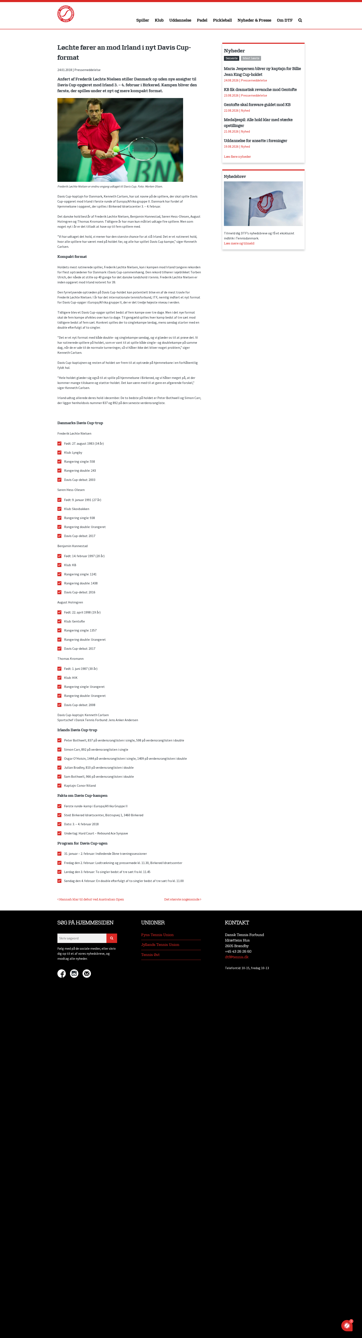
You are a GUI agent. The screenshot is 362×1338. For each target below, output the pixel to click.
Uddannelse (180, 20)
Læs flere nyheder (237, 157)
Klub (159, 20)
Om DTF (285, 20)
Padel (202, 20)
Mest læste (251, 58)
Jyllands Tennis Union (160, 945)
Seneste (232, 58)
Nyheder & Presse (254, 20)
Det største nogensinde (182, 899)
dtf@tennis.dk (236, 957)
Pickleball (222, 20)
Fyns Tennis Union (157, 935)
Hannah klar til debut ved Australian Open (91, 899)
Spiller (142, 20)
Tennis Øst (150, 955)
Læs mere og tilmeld (239, 243)
